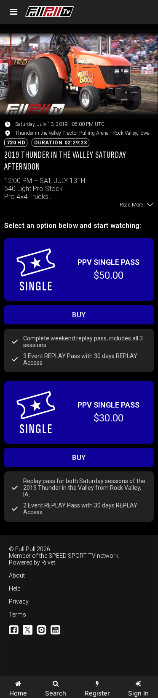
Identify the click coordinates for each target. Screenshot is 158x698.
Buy (79, 315)
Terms (17, 614)
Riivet (48, 562)
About (17, 575)
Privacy (19, 601)
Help (15, 588)
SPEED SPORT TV (72, 555)
